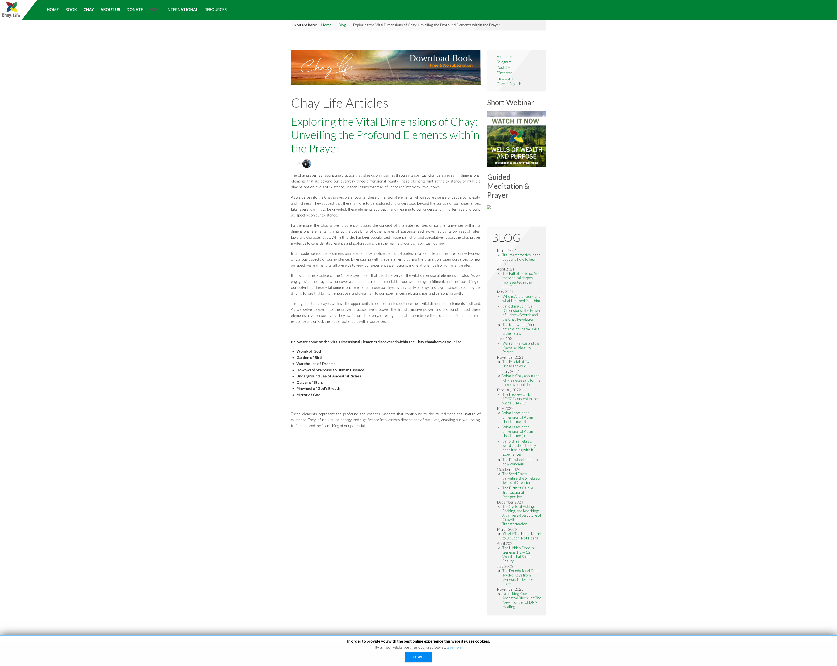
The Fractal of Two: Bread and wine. (517, 363)
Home (326, 25)
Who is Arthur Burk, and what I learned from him (521, 298)
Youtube (503, 67)
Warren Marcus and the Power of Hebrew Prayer (521, 347)
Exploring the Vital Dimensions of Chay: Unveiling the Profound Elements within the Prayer (385, 135)
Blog (155, 9)
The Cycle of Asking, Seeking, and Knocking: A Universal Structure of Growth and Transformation (521, 515)
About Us (110, 9)
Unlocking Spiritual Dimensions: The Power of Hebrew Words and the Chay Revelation (521, 312)
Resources (215, 9)
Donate (135, 9)
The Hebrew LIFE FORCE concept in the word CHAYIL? (520, 398)
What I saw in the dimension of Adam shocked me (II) (517, 417)
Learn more (454, 647)
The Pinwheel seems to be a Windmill (520, 461)
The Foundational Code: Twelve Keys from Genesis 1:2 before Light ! (521, 577)
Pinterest (504, 73)
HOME (53, 9)
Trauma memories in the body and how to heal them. (521, 259)
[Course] (489, 207)
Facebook (504, 56)
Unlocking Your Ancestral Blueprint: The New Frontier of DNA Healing (521, 600)
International (182, 9)
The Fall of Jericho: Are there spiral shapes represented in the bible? (520, 280)
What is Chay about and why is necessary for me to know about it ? (521, 380)
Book (71, 9)
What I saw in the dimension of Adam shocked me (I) (517, 431)
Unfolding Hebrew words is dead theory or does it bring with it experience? (521, 447)
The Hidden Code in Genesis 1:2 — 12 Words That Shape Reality (518, 554)
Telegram (504, 62)
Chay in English (509, 83)
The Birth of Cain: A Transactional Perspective (517, 492)
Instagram (505, 78)
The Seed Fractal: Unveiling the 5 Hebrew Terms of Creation (521, 478)
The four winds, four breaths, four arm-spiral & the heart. (521, 329)
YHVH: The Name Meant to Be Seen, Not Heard (521, 535)
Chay (88, 9)
